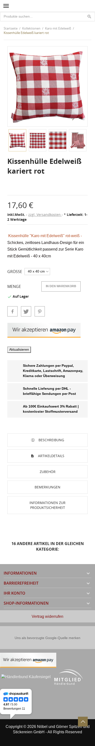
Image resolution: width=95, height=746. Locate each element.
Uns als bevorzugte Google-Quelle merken (47, 638)
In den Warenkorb (61, 286)
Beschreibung (51, 440)
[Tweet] (26, 311)
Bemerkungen (47, 487)
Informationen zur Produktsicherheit (47, 505)
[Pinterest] (40, 311)
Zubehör (48, 471)
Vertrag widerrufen (47, 616)
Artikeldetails (50, 455)
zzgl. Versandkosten (45, 214)
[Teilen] (12, 311)
